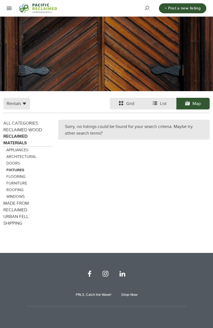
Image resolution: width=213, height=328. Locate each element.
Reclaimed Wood (22, 130)
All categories (20, 123)
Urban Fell (16, 216)
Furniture (16, 183)
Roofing (15, 190)
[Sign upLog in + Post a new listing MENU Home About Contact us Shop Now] (9, 8)
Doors (13, 163)
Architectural (21, 156)
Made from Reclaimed (16, 206)
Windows (15, 196)
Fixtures (15, 170)
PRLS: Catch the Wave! (93, 294)
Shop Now (129, 294)
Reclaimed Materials (15, 139)
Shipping (12, 223)
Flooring (16, 176)
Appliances (17, 150)
